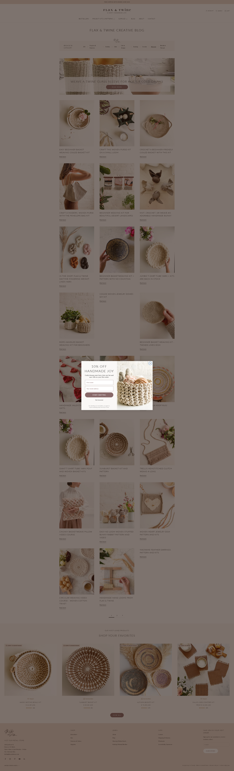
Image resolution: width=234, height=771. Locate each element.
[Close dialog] (150, 363)
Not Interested (99, 400)
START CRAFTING (99, 395)
